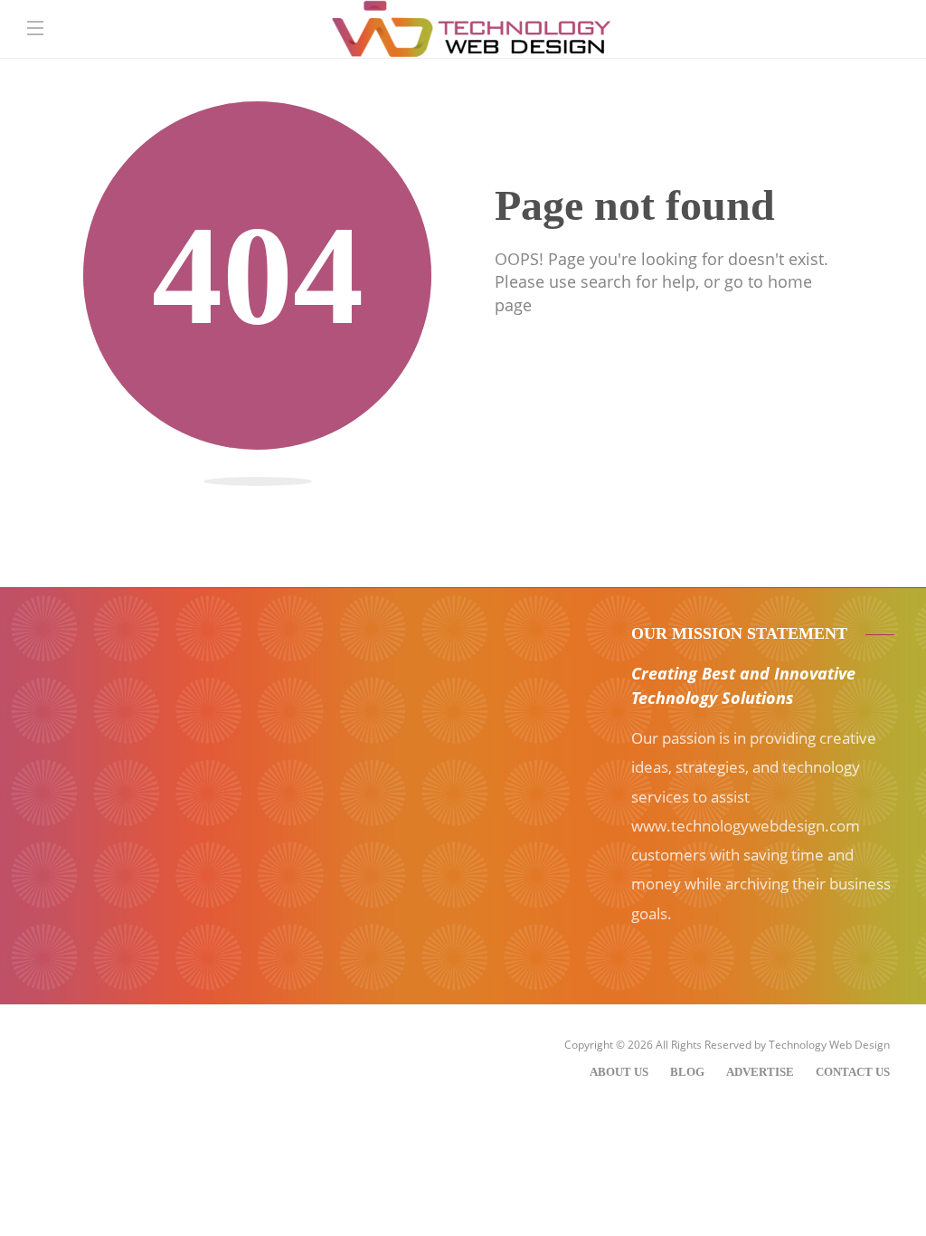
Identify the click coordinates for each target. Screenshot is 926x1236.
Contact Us (853, 1072)
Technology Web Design (829, 1044)
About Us (619, 1072)
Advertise (760, 1072)
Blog (687, 1072)
